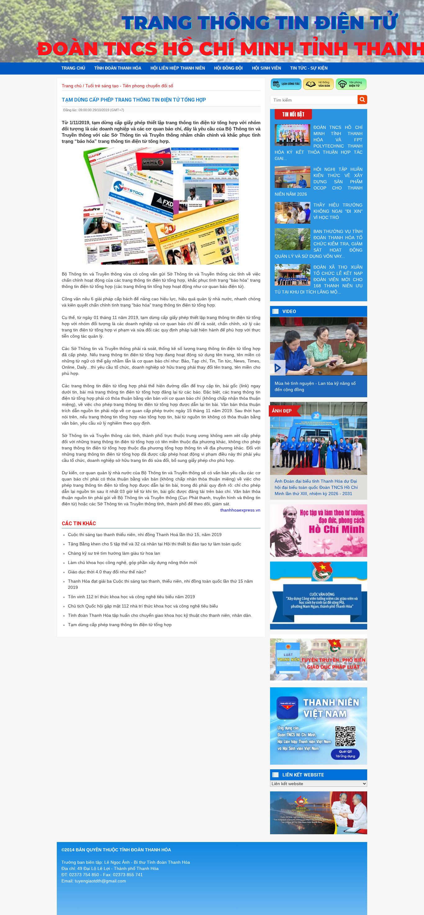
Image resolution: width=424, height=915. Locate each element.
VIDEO (289, 311)
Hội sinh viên (266, 68)
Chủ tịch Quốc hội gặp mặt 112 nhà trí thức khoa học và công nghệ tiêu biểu (143, 605)
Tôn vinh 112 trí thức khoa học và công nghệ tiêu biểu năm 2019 (131, 596)
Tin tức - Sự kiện (308, 68)
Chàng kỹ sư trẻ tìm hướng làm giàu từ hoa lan (114, 553)
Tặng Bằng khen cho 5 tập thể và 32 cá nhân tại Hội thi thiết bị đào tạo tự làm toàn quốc (154, 543)
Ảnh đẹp (282, 411)
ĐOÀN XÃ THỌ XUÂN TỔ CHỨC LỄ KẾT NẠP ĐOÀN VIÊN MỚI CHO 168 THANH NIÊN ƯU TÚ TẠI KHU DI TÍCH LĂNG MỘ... (319, 279)
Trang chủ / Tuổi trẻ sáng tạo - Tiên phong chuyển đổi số (117, 85)
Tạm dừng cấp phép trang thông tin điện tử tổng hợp (120, 624)
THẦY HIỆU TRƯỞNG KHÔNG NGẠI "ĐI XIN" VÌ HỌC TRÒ (338, 211)
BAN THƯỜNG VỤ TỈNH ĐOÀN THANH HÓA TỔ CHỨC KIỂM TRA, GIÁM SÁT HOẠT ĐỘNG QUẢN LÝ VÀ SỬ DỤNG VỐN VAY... (319, 244)
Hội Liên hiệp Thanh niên (178, 68)
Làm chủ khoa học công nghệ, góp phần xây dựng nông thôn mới (132, 562)
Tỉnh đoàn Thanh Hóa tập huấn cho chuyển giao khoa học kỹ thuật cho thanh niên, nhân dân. (160, 615)
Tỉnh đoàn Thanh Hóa (117, 68)
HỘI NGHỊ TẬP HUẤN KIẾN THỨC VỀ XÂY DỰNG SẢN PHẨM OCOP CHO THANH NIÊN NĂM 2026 (319, 182)
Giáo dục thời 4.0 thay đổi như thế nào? (107, 571)
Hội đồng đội (228, 68)
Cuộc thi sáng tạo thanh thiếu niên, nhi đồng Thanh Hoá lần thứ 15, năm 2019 (145, 534)
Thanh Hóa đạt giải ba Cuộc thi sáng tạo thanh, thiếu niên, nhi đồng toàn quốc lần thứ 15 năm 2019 (160, 584)
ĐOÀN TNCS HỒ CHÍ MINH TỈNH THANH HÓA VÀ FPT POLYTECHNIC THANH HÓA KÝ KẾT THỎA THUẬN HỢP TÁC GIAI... (319, 143)
